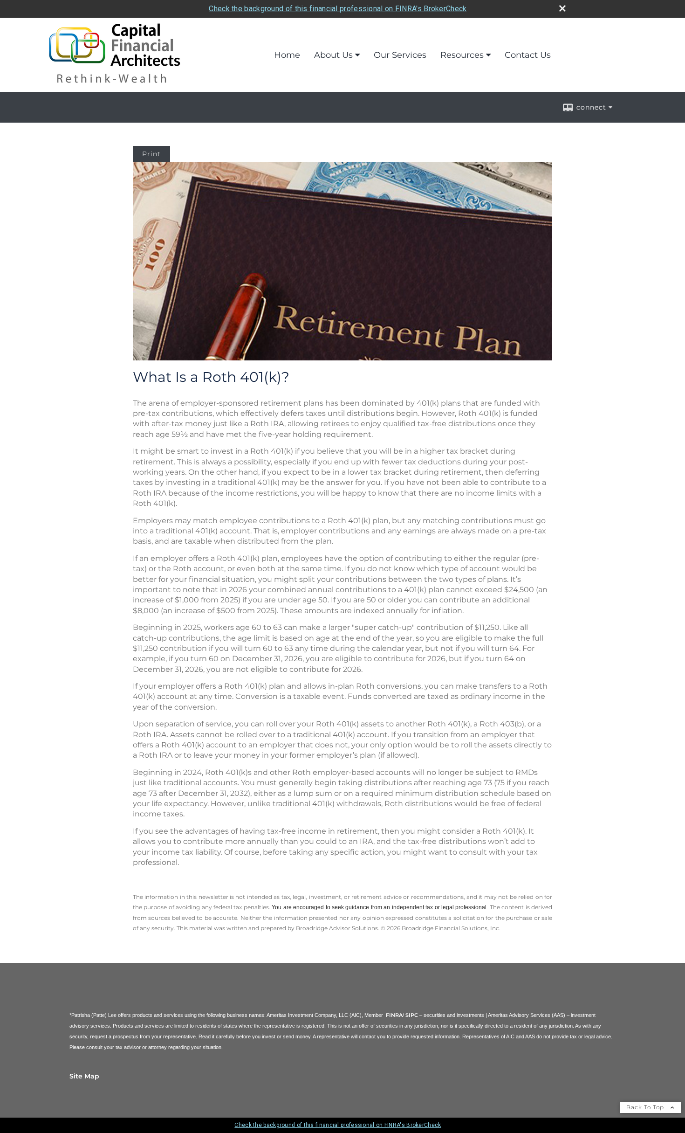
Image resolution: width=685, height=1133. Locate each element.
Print (151, 154)
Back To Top (646, 1107)
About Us (333, 55)
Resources (462, 55)
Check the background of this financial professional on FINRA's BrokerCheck (337, 8)
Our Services (400, 55)
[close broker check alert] (562, 8)
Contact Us (528, 55)
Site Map (84, 1076)
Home (287, 55)
